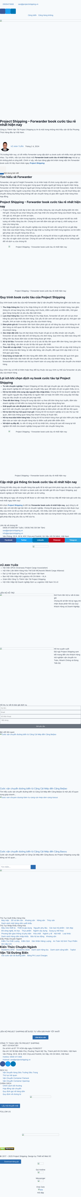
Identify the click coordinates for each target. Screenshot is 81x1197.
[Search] (33, 867)
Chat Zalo (40, 1187)
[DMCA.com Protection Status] (40, 1148)
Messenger (40, 1178)
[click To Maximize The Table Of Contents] (3, 169)
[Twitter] (8, 11)
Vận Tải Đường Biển (14, 952)
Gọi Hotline (40, 1170)
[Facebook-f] (2, 11)
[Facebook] (2, 1063)
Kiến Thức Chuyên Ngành (18, 947)
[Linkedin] (13, 1063)
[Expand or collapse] (2, 173)
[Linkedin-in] (13, 11)
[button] (8, 540)
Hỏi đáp (40, 1193)
